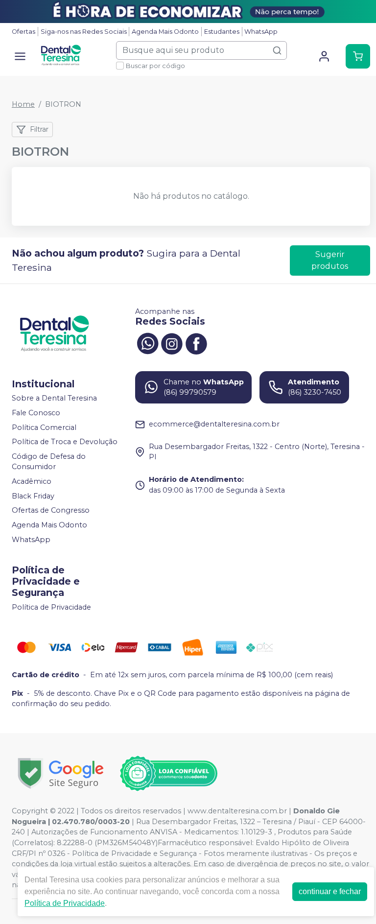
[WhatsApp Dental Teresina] (147, 342)
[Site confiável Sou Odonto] (168, 773)
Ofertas (23, 31)
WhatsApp (261, 31)
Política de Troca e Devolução (65, 441)
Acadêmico (31, 481)
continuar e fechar (330, 891)
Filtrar (39, 129)
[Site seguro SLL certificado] (61, 773)
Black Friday (33, 496)
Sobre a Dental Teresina (54, 398)
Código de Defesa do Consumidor (49, 462)
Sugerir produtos (329, 260)
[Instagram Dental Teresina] (172, 342)
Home (23, 104)
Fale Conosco (36, 412)
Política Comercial (44, 427)
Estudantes (221, 31)
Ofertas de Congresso (51, 510)
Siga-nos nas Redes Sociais (84, 31)
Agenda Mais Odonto (165, 31)
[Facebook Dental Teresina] (196, 342)
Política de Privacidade (51, 607)
